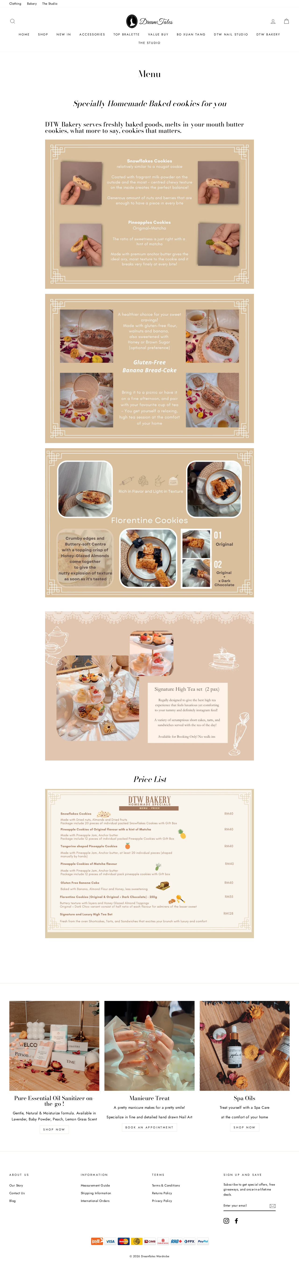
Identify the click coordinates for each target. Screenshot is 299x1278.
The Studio (49, 3)
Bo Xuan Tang (191, 34)
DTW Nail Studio (231, 34)
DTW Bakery (268, 34)
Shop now (54, 1129)
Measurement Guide (95, 1185)
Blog (12, 1200)
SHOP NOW (245, 1127)
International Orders (95, 1200)
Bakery (32, 3)
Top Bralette (127, 34)
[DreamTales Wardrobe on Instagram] (226, 1221)
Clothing (15, 3)
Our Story (16, 1185)
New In (64, 34)
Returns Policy (162, 1193)
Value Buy (158, 34)
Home (24, 34)
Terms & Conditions (166, 1185)
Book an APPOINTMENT (149, 1127)
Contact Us (17, 1193)
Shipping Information (96, 1193)
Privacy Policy (162, 1200)
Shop (43, 34)
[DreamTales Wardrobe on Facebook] (236, 1221)
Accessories (92, 34)
